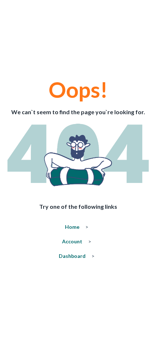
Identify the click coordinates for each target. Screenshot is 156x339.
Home (76, 227)
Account (76, 241)
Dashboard (76, 256)
